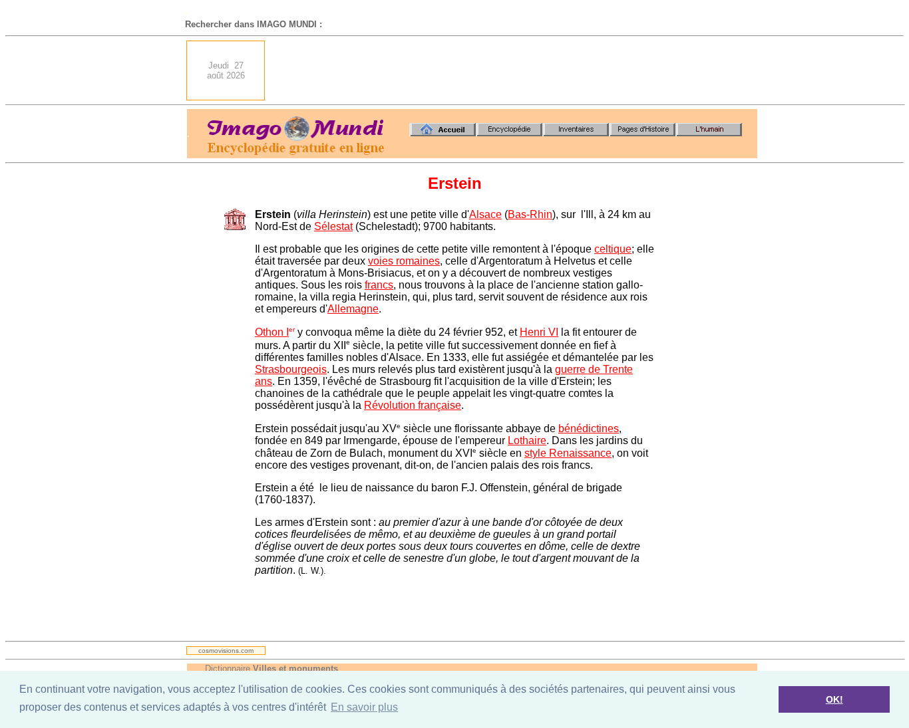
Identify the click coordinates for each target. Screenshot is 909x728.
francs (379, 285)
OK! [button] (834, 699)
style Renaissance (568, 453)
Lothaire (527, 440)
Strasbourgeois (291, 369)
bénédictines (588, 428)
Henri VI (539, 332)
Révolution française (412, 405)
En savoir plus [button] (364, 707)
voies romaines (404, 261)
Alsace (485, 214)
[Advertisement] (515, 70)
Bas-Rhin (530, 214)
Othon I (272, 332)
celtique (613, 249)
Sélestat (333, 226)
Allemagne (353, 308)
